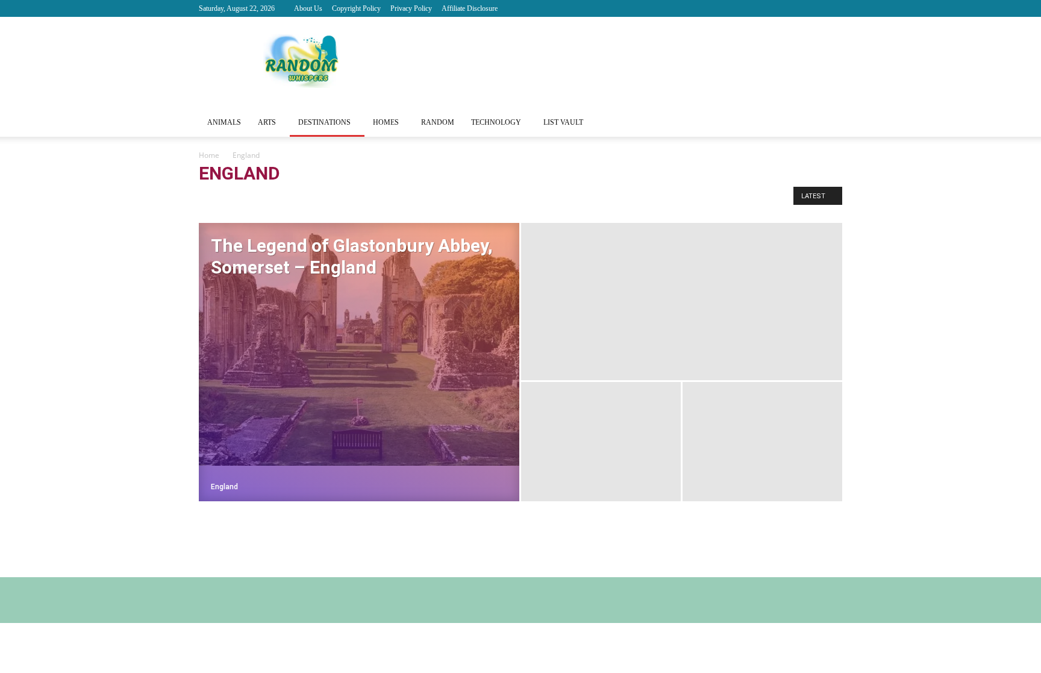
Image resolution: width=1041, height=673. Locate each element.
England (250, 198)
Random (437, 122)
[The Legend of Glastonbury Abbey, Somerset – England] (359, 344)
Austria (214, 198)
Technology (496, 122)
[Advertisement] (623, 61)
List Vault (563, 122)
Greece (319, 198)
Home (209, 155)
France (286, 198)
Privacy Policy (411, 8)
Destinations (324, 122)
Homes (386, 122)
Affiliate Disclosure (470, 8)
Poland (354, 198)
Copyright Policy (356, 8)
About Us (308, 8)
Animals (224, 122)
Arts (267, 122)
